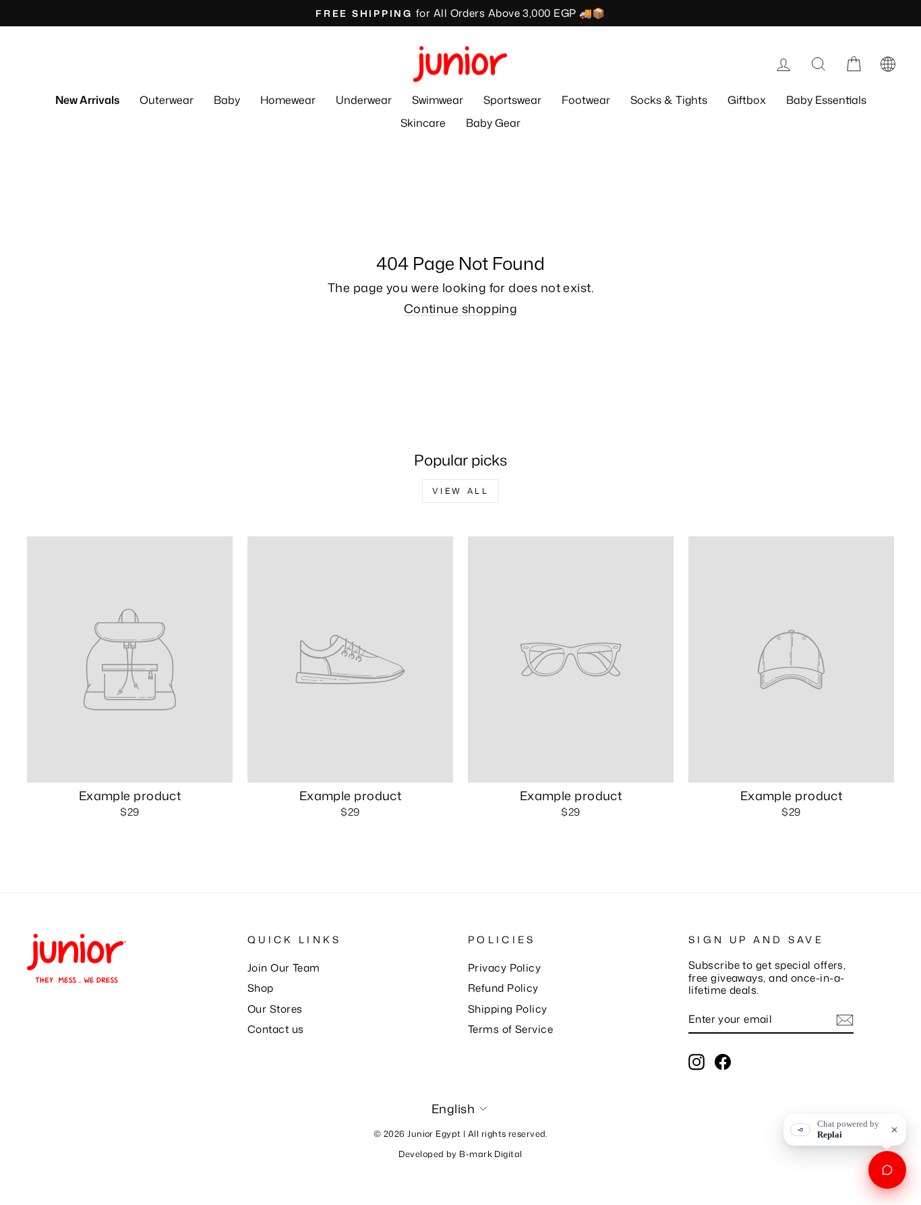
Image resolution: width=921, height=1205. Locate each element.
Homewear (288, 99)
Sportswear (512, 99)
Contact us (275, 1028)
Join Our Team (283, 967)
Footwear (586, 99)
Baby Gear (493, 122)
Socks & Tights (668, 99)
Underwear (364, 99)
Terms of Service (510, 1028)
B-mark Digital (490, 1154)
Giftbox (746, 99)
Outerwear (167, 99)
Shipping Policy (507, 1008)
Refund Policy (503, 987)
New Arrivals (87, 99)
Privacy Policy (504, 967)
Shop (260, 987)
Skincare (423, 122)
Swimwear (437, 99)
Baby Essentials (826, 99)
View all (460, 491)
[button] (888, 64)
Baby (227, 99)
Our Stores (275, 1008)
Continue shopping (461, 308)
